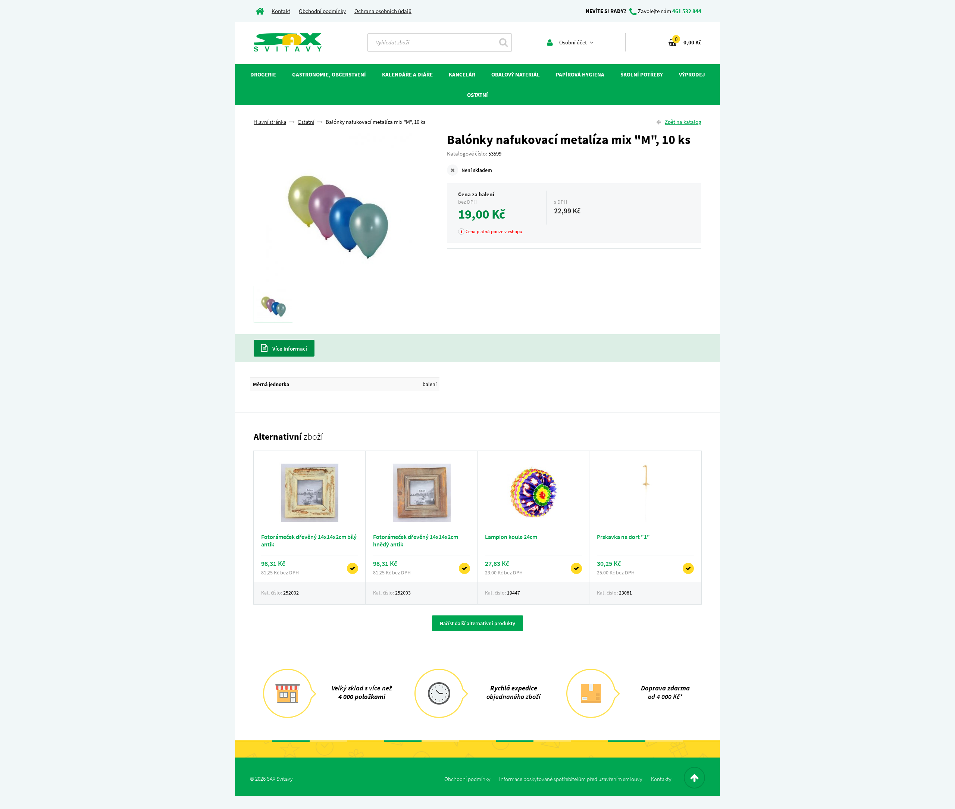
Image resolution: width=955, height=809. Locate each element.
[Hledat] (503, 42)
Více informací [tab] (289, 348)
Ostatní (306, 121)
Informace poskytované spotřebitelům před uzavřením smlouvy (570, 779)
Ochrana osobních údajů (382, 11)
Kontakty (661, 779)
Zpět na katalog (683, 121)
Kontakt (281, 11)
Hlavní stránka (270, 121)
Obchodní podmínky (322, 11)
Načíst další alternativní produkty (477, 623)
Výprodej (692, 74)
